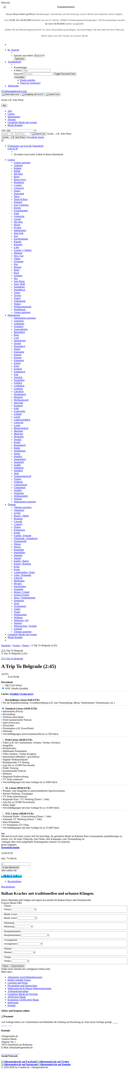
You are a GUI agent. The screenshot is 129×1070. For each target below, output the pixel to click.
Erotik (17, 532)
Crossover (19, 188)
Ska (16, 278)
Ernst (16, 366)
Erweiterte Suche (35, 137)
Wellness (18, 617)
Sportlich (18, 470)
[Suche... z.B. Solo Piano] (39, 134)
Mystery (18, 583)
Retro (16, 270)
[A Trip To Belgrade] (12, 658)
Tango (17, 292)
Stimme (8, 952)
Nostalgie (18, 589)
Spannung (19, 600)
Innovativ (18, 402)
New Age (18, 255)
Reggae (17, 267)
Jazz (16, 236)
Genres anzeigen (22, 162)
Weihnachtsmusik (22, 306)
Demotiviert (20, 340)
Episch (17, 363)
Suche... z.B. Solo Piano (59, 133)
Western (18, 623)
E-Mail (17, 70)
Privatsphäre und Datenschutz (22, 985)
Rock (16, 272)
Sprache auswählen (24, 55)
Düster (17, 349)
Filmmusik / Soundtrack (26, 538)
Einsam (17, 354)
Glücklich (19, 391)
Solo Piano (19, 281)
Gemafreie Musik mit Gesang (22, 122)
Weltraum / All (21, 620)
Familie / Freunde (22, 535)
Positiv (17, 442)
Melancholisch (21, 428)
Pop (16, 264)
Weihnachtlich (21, 496)
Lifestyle (18, 578)
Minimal (18, 253)
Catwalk (18, 521)
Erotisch (18, 368)
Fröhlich (18, 383)
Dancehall (19, 193)
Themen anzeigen (22, 507)
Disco (17, 196)
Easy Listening (21, 205)
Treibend (18, 482)
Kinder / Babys (21, 561)
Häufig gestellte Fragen (19, 980)
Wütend (18, 498)
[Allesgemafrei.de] (14, 91)
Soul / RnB (19, 284)
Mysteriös (19, 436)
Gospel (17, 219)
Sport (16, 603)
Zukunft (18, 628)
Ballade (17, 168)
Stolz (16, 473)
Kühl (16, 408)
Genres (11, 114)
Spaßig (17, 465)
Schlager (18, 275)
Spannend (19, 462)
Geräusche (19, 216)
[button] (13, 50)
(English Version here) (22, 694)
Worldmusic (20, 309)
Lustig (17, 425)
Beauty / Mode (21, 515)
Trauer (17, 612)
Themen (12, 119)
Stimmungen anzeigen (25, 318)
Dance (17, 190)
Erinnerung (19, 530)
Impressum (13, 1002)
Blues (17, 176)
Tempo (7, 960)
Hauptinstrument (12, 935)
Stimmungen (14, 116)
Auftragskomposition (18, 991)
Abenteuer (19, 510)
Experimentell (21, 210)
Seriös (17, 453)
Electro (17, 207)
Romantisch (20, 445)
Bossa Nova (20, 179)
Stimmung (9, 926)
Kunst (17, 569)
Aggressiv (19, 320)
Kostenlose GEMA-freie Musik (23, 999)
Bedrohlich (19, 332)
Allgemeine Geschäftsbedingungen (25, 977)
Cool (16, 337)
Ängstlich (18, 326)
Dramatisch (19, 346)
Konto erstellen (27, 80)
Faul (16, 374)
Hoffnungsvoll (21, 400)
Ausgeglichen (21, 329)
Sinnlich (18, 456)
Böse (16, 335)
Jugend (17, 558)
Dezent (17, 343)
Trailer (17, 609)
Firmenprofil (20, 541)
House (17, 224)
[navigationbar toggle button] (10, 94)
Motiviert (18, 433)
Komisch (18, 405)
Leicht (17, 417)
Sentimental (19, 450)
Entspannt (19, 360)
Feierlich (18, 377)
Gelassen (18, 388)
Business (18, 518)
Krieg (17, 566)
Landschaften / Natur (24, 572)
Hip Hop (18, 222)
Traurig (17, 479)
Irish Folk (18, 233)
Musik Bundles (15, 125)
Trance (17, 298)
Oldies (17, 258)
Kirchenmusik (21, 239)
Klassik (17, 241)
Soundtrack (19, 289)
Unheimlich (19, 487)
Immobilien (19, 552)
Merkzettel (13, 85)
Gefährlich (19, 385)
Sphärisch (19, 467)
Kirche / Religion (22, 563)
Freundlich (19, 380)
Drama (17, 527)
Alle (10, 111)
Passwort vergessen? (30, 83)
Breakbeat (19, 182)
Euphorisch (19, 371)
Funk (16, 213)
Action (17, 513)
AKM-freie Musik (17, 997)
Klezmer (18, 244)
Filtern (5, 966)
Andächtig (19, 323)
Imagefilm (19, 549)
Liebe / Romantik (22, 575)
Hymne (17, 227)
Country (18, 185)
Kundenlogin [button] (14, 61)
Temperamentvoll (22, 476)
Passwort (18, 73)
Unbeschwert (20, 484)
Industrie (18, 555)
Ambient (18, 165)
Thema (7, 909)
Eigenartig (19, 352)
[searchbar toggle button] (53, 94)
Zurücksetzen (17, 966)
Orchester (18, 261)
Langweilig (19, 411)
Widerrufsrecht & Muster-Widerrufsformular (29, 988)
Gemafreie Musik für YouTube (23, 994)
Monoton (18, 431)
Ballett (17, 171)
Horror (17, 547)
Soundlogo (19, 287)
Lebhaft (18, 414)
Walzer (17, 304)
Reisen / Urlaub (21, 592)
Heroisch (18, 397)
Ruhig (17, 448)
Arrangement (10, 943)
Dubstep (18, 202)
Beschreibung (14, 881)
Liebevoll (18, 422)
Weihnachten (20, 614)
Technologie (20, 606)
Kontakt (12, 1005)
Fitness (17, 544)
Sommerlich (20, 459)
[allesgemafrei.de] (2, 140)
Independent (20, 230)
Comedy (18, 524)
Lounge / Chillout (22, 250)
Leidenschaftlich (22, 419)
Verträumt (19, 493)
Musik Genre (10, 918)
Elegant (17, 357)
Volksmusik (19, 301)
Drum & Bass (21, 199)
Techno (17, 295)
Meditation (19, 580)
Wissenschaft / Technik (25, 626)
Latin (16, 247)
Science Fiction (21, 595)
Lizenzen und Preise (18, 982)
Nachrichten (20, 586)
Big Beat (18, 174)
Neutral (17, 439)
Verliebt (18, 490)
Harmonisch (20, 394)
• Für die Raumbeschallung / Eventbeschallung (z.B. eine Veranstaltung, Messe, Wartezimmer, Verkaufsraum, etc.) (58, 702)
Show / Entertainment (24, 597)
